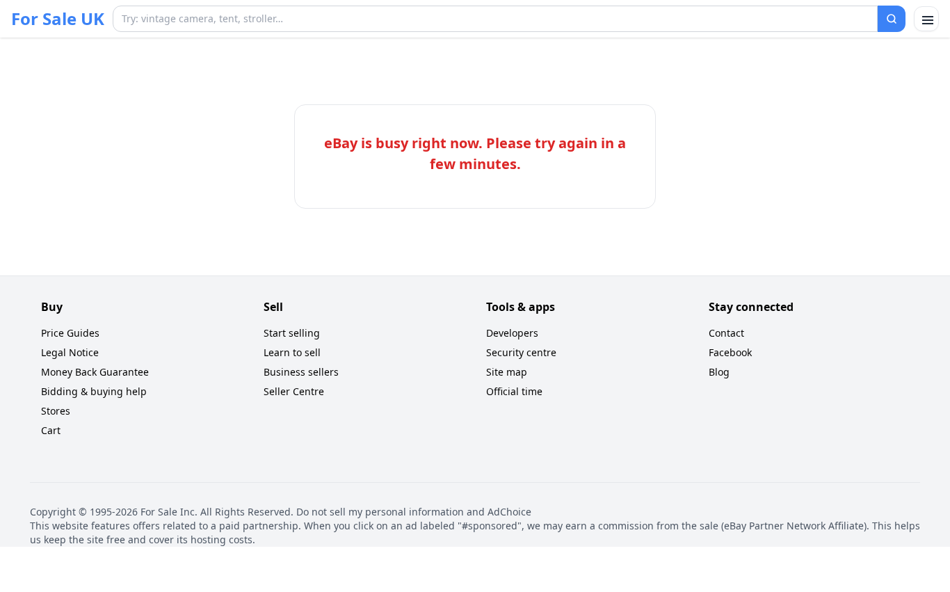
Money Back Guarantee (95, 371)
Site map (506, 371)
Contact (726, 332)
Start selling (292, 332)
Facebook (730, 352)
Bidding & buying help (94, 391)
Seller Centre (294, 391)
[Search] (891, 19)
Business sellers (301, 371)
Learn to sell (292, 352)
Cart (51, 430)
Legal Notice (70, 352)
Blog (719, 371)
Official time (514, 391)
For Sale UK (57, 18)
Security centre (521, 352)
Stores (55, 410)
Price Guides (70, 332)
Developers (512, 332)
